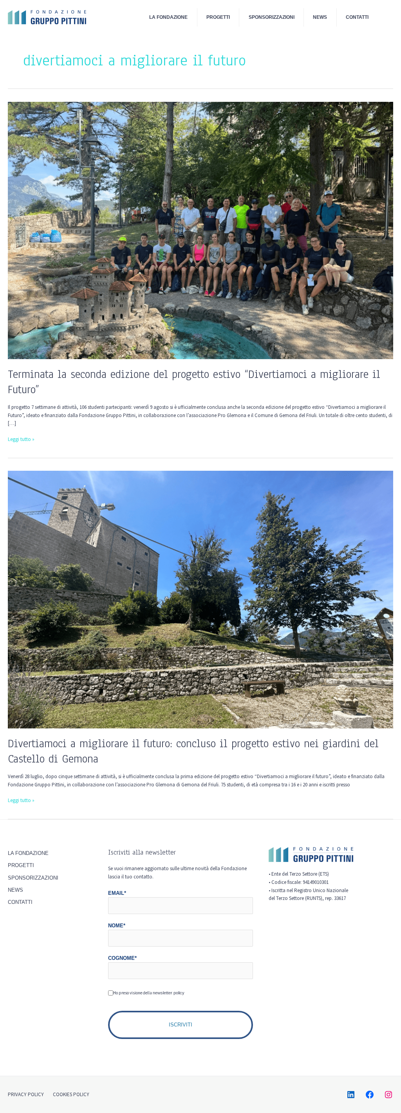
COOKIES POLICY (71, 1094)
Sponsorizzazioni (271, 17)
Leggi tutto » (21, 439)
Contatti (357, 17)
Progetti (218, 17)
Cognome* (122, 958)
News (320, 17)
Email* (117, 893)
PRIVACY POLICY (26, 1094)
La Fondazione (168, 17)
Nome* (116, 926)
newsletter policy (168, 992)
